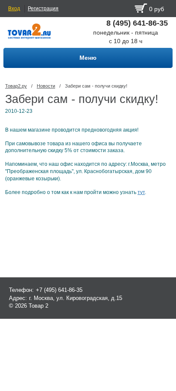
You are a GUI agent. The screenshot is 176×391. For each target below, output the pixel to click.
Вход (14, 9)
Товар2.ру (16, 85)
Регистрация (43, 9)
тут (141, 192)
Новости (46, 85)
